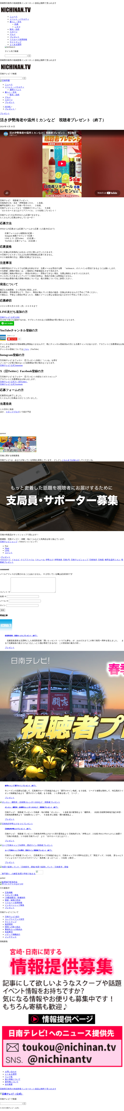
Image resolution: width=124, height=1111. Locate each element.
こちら (26, 349)
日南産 (101, 560)
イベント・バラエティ (14, 87)
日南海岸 (93, 560)
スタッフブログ (12, 412)
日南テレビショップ (8, 542)
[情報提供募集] (62, 1007)
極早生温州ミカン (112, 560)
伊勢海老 (58, 560)
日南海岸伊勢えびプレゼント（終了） (18, 829)
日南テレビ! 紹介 (12, 917)
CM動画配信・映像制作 (15, 898)
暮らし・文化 (10, 92)
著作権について (11, 1082)
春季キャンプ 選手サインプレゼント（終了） (21, 786)
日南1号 (66, 560)
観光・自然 (14, 95)
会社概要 (9, 1084)
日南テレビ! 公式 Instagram (11, 365)
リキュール (40, 560)
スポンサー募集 (11, 895)
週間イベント (15, 90)
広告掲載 (9, 892)
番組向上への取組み (13, 929)
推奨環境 (9, 924)
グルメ (8, 97)
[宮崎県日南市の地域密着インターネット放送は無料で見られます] (16, 12)
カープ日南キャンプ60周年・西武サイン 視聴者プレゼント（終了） (29, 850)
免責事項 (9, 932)
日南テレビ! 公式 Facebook (11, 384)
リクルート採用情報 (13, 903)
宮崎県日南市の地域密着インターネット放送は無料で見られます (28, 1089)
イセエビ (15, 560)
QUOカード (6, 560)
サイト (3, 605)
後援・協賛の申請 (12, 900)
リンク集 (9, 1077)
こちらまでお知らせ (70, 460)
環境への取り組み (12, 927)
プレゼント (10, 102)
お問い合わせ (10, 1072)
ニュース (9, 85)
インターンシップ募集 (14, 905)
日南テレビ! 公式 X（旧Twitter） (14, 382)
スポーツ (9, 100)
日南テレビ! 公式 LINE (10, 317)
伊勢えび (49, 560)
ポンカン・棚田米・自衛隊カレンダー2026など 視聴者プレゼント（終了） (32, 807)
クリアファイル (27, 560)
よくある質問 (10, 1074)
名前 (3, 596)
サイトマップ (10, 922)
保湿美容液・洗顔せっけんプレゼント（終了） (21, 635)
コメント (5, 592)
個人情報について (12, 1079)
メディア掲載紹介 (12, 934)
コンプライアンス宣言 (14, 919)
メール (4, 601)
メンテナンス (10, 937)
